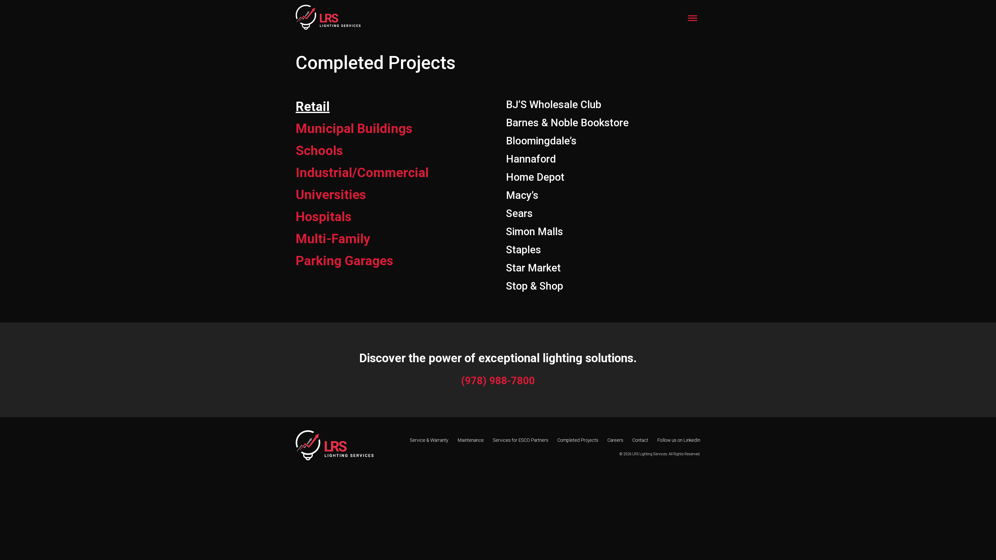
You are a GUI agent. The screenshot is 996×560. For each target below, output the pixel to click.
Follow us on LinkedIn (678, 440)
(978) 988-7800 (498, 381)
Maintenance (471, 440)
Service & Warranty (429, 440)
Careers (615, 440)
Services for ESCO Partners (520, 440)
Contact (640, 440)
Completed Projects (577, 440)
